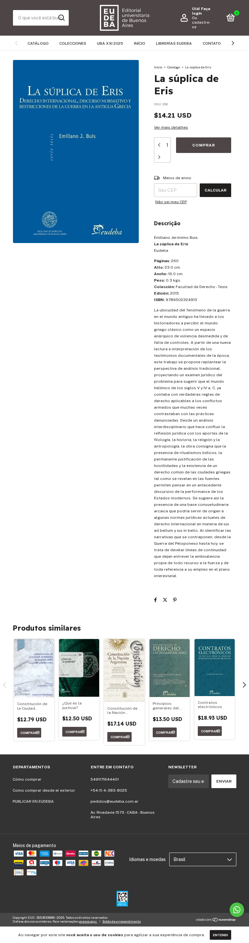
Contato (212, 43)
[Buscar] (61, 18)
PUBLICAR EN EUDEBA (33, 801)
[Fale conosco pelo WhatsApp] (237, 909)
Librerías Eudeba (174, 43)
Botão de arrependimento (121, 921)
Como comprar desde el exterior (44, 790)
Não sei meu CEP (171, 202)
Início (139, 43)
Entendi (220, 935)
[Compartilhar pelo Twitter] (165, 599)
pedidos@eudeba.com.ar (114, 801)
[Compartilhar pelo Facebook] (155, 599)
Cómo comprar (27, 779)
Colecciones (72, 43)
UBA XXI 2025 (110, 43)
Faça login (201, 11)
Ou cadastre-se (201, 22)
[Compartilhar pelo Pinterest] (175, 599)
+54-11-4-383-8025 (108, 790)
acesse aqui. (88, 921)
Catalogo (173, 67)
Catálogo (38, 43)
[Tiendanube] (216, 920)
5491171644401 (104, 779)
